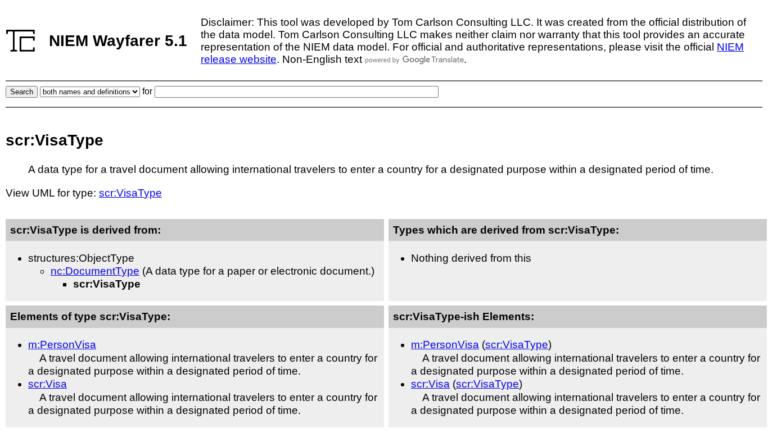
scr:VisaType (130, 193)
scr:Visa (47, 384)
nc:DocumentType (95, 271)
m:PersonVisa (62, 344)
